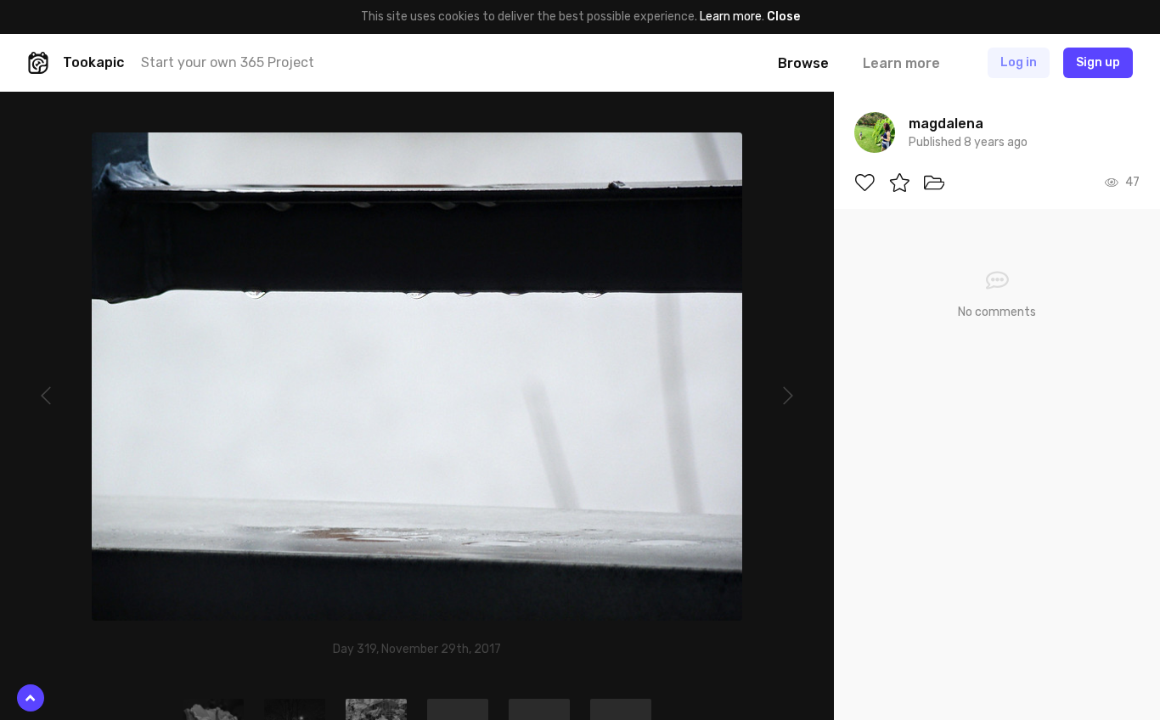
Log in (1018, 62)
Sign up (1098, 62)
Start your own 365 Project (227, 62)
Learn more (731, 16)
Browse (803, 63)
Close (783, 16)
